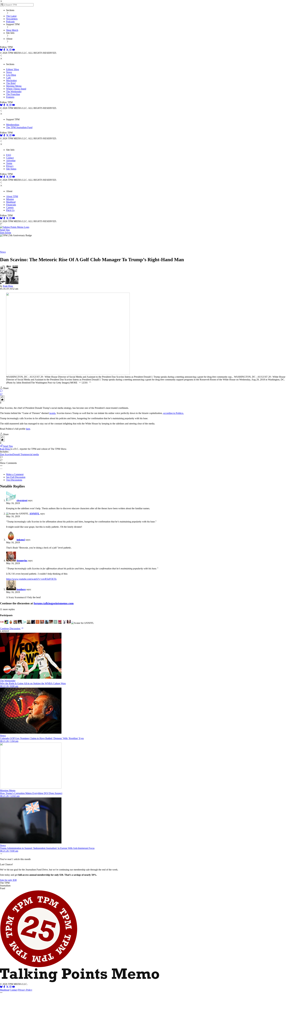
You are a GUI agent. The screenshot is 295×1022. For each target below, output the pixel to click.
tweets (52, 413)
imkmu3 (21, 539)
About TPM (12, 196)
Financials (11, 204)
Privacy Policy (25, 990)
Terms (9, 163)
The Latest (11, 16)
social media (33, 454)
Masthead (11, 202)
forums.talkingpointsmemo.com (54, 603)
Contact (10, 157)
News (9, 72)
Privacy (10, 166)
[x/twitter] (7, 50)
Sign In (3, 232)
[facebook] (4, 50)
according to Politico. (173, 413)
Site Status (11, 168)
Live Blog (11, 75)
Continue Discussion (10, 628)
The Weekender (14, 91)
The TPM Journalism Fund (19, 127)
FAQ (8, 155)
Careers (10, 207)
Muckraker (11, 80)
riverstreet (22, 500)
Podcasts (10, 21)
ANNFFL (34, 513)
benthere (21, 589)
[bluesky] (1, 50)
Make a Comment (15, 474)
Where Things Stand (16, 88)
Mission (10, 199)
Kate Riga (8, 286)
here (28, 428)
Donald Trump (20, 454)
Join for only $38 (8, 880)
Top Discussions (14, 480)
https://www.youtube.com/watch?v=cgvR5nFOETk (31, 579)
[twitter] (7, 987)
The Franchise (13, 94)
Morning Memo (14, 86)
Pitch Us (10, 210)
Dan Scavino (6, 454)
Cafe (8, 77)
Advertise (11, 160)
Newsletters (12, 18)
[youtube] (13, 50)
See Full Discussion (15, 477)
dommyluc (22, 560)
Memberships (12, 124)
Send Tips (5, 230)
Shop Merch (12, 30)
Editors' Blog (12, 69)
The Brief (11, 83)
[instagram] (10, 50)
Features (10, 97)
